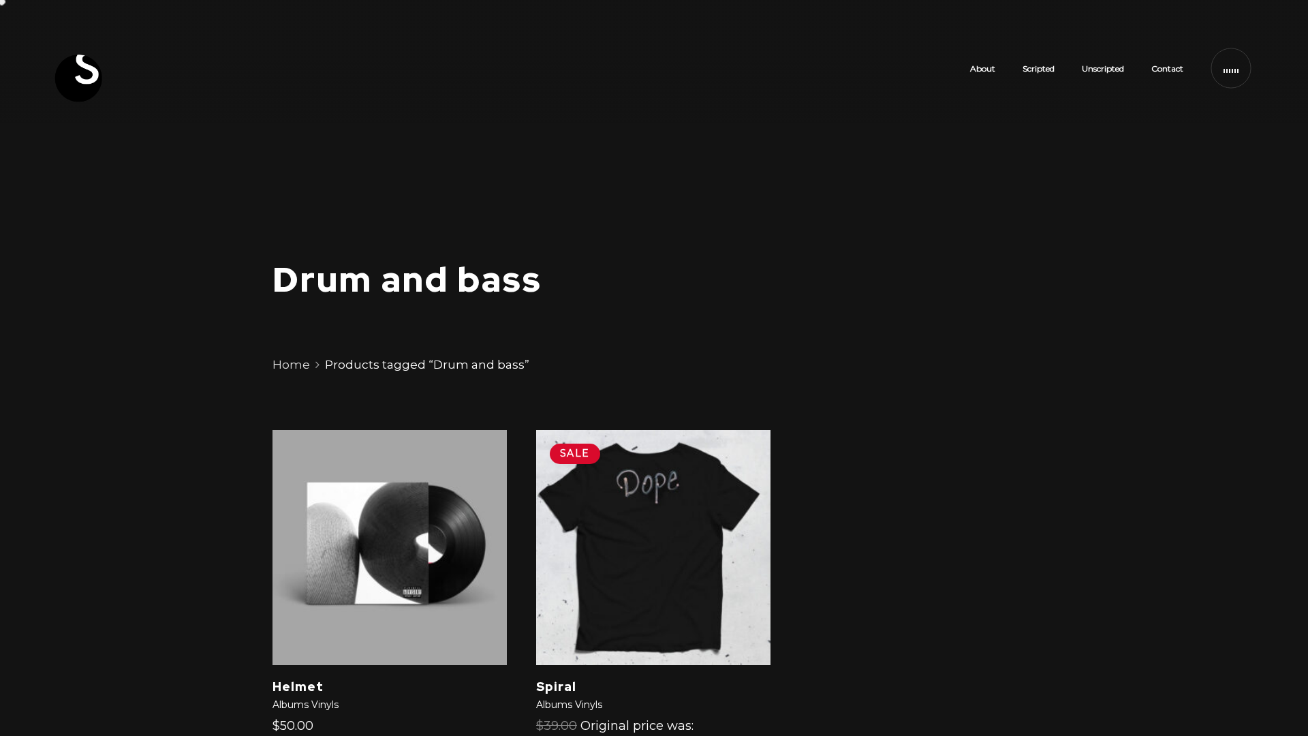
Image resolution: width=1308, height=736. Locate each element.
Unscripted (1103, 68)
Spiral (556, 686)
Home (291, 364)
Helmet (298, 686)
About (982, 68)
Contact (1167, 68)
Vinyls (325, 705)
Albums (290, 705)
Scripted (1039, 68)
